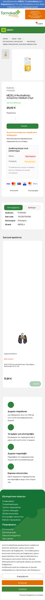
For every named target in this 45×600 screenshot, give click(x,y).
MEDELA (21, 224)
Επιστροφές (33, 190)
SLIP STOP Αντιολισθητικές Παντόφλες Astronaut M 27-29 (19, 365)
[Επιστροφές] (26, 190)
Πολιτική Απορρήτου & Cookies (31, 595)
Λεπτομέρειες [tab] (13, 207)
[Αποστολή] (8, 190)
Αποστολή (14, 190)
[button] (2, 23)
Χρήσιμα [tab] (31, 207)
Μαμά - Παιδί (16, 39)
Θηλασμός (31, 41)
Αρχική (5, 39)
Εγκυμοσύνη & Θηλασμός (13, 41)
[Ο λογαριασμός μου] (17, 23)
